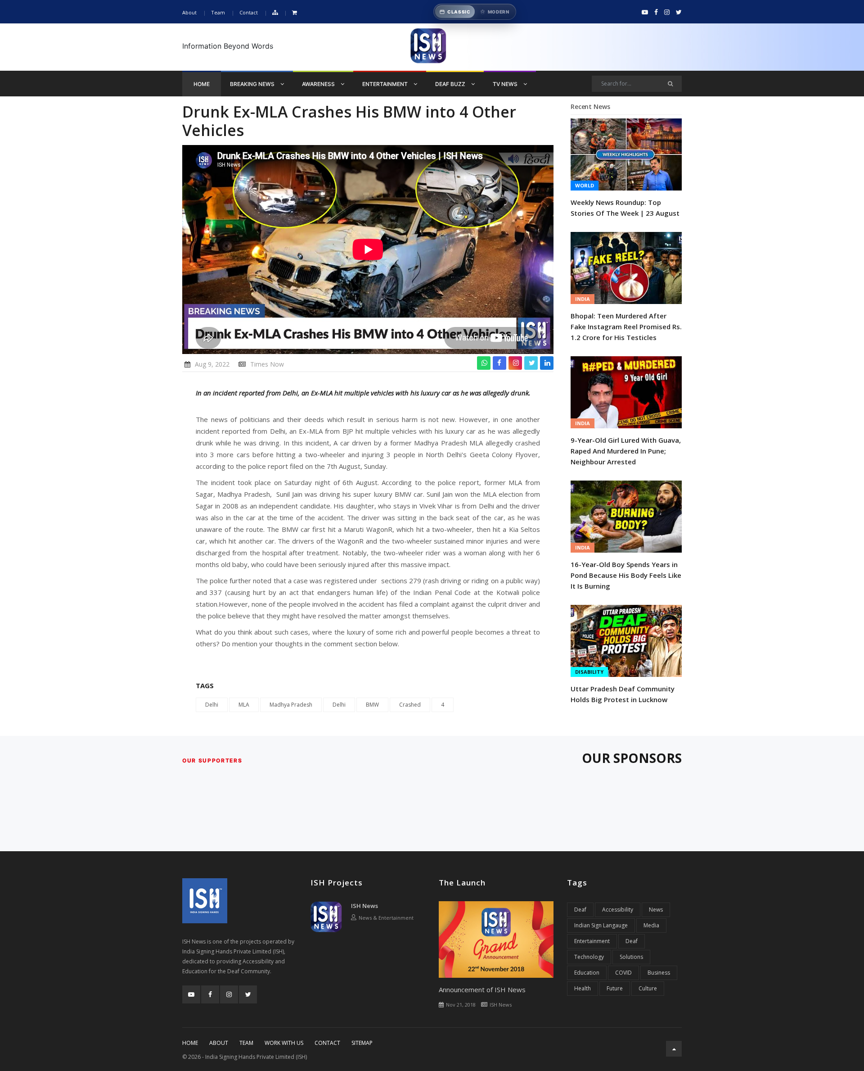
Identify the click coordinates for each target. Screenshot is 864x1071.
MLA (243, 704)
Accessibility (617, 909)
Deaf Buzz (451, 84)
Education (586, 972)
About (189, 12)
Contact (248, 12)
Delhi (211, 704)
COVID (623, 972)
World (584, 185)
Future (615, 988)
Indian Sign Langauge (601, 925)
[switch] (475, 11)
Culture (648, 988)
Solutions (631, 957)
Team (218, 12)
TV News (506, 84)
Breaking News (253, 84)
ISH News (364, 906)
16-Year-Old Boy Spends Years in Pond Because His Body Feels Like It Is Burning (626, 575)
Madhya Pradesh (291, 704)
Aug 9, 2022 (212, 364)
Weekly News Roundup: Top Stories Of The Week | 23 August (625, 208)
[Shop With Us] (294, 13)
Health (582, 988)
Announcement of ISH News (482, 989)
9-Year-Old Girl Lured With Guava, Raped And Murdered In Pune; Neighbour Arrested (626, 451)
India (582, 298)
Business (659, 972)
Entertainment (385, 84)
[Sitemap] (275, 13)
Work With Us (284, 1043)
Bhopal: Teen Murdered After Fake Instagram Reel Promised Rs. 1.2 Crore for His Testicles (626, 326)
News (656, 909)
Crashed (410, 704)
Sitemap (362, 1043)
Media (651, 925)
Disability (589, 671)
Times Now (267, 364)
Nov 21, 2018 (461, 1004)
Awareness (319, 84)
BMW (372, 704)
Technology (589, 957)
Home (202, 84)
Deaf (580, 909)
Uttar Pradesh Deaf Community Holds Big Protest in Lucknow (623, 694)
